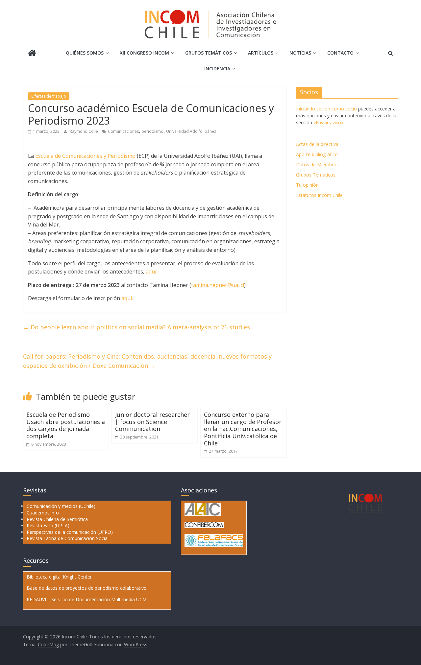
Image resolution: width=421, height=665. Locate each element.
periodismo (152, 131)
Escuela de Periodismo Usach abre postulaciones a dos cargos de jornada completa (65, 425)
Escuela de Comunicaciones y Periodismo (85, 155)
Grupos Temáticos (315, 175)
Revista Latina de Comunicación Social (68, 538)
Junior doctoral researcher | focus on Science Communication (152, 422)
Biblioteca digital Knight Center (59, 577)
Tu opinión (307, 185)
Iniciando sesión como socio (326, 109)
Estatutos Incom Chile (319, 195)
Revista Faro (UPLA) (48, 525)
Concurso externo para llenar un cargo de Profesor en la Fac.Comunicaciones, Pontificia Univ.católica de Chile (243, 429)
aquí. (151, 271)
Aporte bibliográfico (317, 154)
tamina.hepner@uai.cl (217, 285)
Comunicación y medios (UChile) (61, 506)
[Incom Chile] (32, 53)
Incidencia (217, 68)
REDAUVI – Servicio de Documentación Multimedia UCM (87, 599)
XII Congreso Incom (144, 53)
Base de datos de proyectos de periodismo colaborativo (87, 588)
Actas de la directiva (317, 144)
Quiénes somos (85, 53)
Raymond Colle (84, 131)
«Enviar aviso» (328, 122)
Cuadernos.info (43, 513)
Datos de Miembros (317, 164)
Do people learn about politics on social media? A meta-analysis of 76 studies (136, 327)
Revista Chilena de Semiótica (57, 519)
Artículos (260, 53)
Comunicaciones (123, 131)
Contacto (340, 53)
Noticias (300, 53)
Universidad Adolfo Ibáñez (191, 131)
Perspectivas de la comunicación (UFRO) (70, 532)
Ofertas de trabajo (48, 96)
